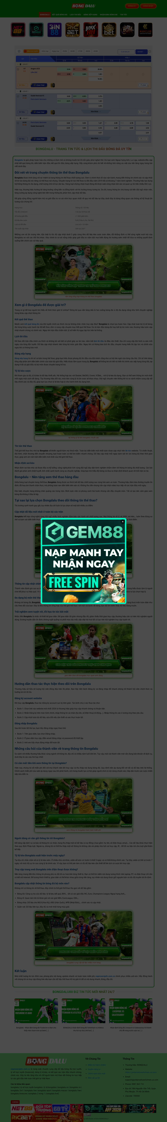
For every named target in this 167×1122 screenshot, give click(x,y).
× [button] (123, 521)
